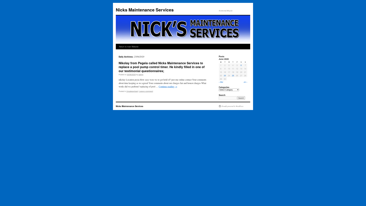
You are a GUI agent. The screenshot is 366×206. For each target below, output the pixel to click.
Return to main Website (128, 46)
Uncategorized (132, 91)
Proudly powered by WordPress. (233, 106)
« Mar (221, 82)
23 (225, 75)
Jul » (245, 82)
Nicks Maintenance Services (145, 10)
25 (233, 75)
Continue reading (168, 86)
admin (141, 74)
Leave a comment (146, 91)
